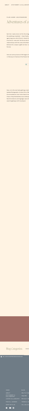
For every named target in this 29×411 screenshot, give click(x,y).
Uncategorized (21, 17)
